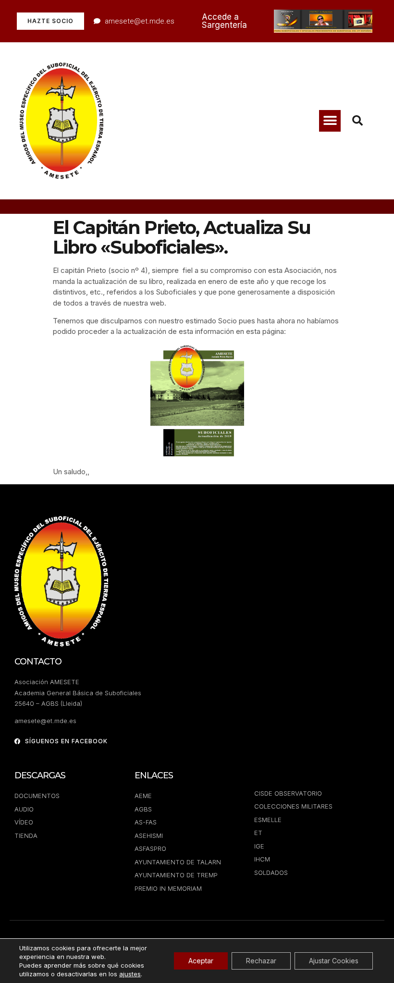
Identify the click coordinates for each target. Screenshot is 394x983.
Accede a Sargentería (224, 21)
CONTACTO (38, 661)
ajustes (130, 974)
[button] (330, 121)
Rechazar (261, 961)
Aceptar (200, 961)
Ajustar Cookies (333, 961)
